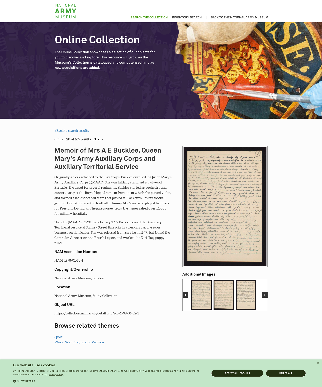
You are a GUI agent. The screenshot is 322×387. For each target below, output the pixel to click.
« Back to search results (71, 130)
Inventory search (187, 17)
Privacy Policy (56, 374)
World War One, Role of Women (79, 342)
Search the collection (149, 17)
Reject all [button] (285, 373)
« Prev (59, 139)
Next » (98, 139)
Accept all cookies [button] (237, 373)
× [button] (317, 363)
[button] (108, 381)
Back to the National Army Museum (239, 17)
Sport (58, 337)
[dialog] (161, 373)
